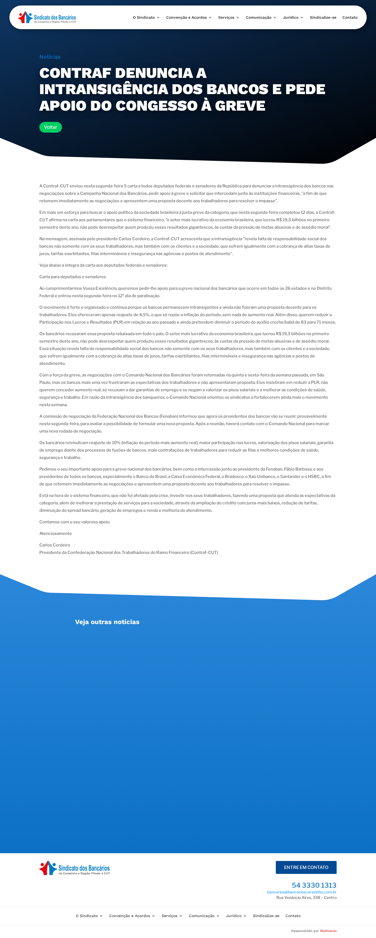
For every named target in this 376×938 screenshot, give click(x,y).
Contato (350, 17)
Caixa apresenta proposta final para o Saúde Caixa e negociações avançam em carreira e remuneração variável (188, 641)
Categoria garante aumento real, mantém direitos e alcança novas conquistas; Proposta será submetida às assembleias (187, 710)
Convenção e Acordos (186, 17)
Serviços (226, 17)
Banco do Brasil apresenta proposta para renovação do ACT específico (166, 777)
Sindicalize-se (323, 17)
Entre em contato (306, 867)
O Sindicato (144, 17)
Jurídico (290, 17)
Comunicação (258, 17)
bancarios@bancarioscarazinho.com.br (302, 892)
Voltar (50, 127)
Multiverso (328, 931)
